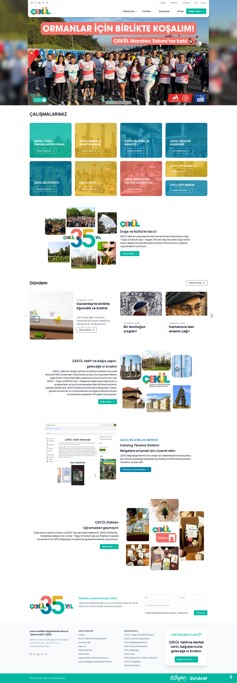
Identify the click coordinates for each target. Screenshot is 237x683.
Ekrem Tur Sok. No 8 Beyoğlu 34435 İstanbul (49, 639)
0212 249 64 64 (37, 643)
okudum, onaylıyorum (167, 613)
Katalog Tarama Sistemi (134, 469)
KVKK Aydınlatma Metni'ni (157, 613)
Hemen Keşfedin (43, 150)
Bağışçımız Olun (185, 659)
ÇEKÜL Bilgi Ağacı (131, 650)
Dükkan (173, 2)
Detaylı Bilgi (128, 253)
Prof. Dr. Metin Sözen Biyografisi (92, 638)
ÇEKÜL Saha (129, 654)
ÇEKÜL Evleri (83, 654)
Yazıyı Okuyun (85, 329)
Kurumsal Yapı (84, 642)
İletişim (180, 11)
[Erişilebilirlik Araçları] (231, 677)
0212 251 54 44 (53, 643)
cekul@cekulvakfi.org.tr (40, 646)
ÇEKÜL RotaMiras (132, 665)
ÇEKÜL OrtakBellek (132, 661)
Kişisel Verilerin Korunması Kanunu (93, 657)
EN (196, 2)
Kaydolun (200, 612)
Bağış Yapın (194, 11)
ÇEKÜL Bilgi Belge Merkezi (135, 642)
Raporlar (82, 646)
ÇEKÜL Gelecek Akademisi (136, 646)
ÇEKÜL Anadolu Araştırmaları (136, 638)
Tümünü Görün (195, 282)
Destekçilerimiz (85, 650)
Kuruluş (81, 634)
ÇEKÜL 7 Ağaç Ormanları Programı (139, 634)
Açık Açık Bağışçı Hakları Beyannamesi (95, 661)
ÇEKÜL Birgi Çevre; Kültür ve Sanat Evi (141, 657)
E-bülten (186, 2)
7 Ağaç (163, 2)
